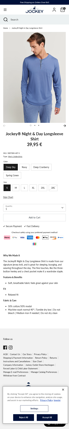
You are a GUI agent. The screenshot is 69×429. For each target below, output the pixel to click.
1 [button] (30, 125)
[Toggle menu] (5, 9)
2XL (43, 187)
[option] (34, 77)
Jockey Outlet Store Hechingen (40, 365)
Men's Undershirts (15, 157)
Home (5, 28)
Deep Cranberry (41, 167)
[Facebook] (5, 347)
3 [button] (38, 125)
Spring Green (12, 175)
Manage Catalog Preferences (44, 372)
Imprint (57, 400)
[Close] (63, 389)
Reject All (23, 417)
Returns (53, 358)
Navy (24, 167)
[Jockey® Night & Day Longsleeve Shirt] (34, 77)
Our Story (27, 354)
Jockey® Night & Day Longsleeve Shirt (27, 28)
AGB (5, 354)
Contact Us (15, 354)
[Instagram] (11, 347)
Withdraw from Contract (14, 375)
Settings (34, 408)
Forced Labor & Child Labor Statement (20, 368)
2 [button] (34, 125)
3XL (53, 187)
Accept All (47, 417)
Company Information (13, 365)
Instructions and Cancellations (16, 361)
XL (33, 187)
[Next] (64, 125)
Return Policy (41, 358)
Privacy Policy (40, 354)
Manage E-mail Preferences (15, 372)
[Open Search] (5, 19)
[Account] (54, 8)
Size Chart (37, 361)
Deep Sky (10, 167)
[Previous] (4, 125)
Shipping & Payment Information (18, 358)
